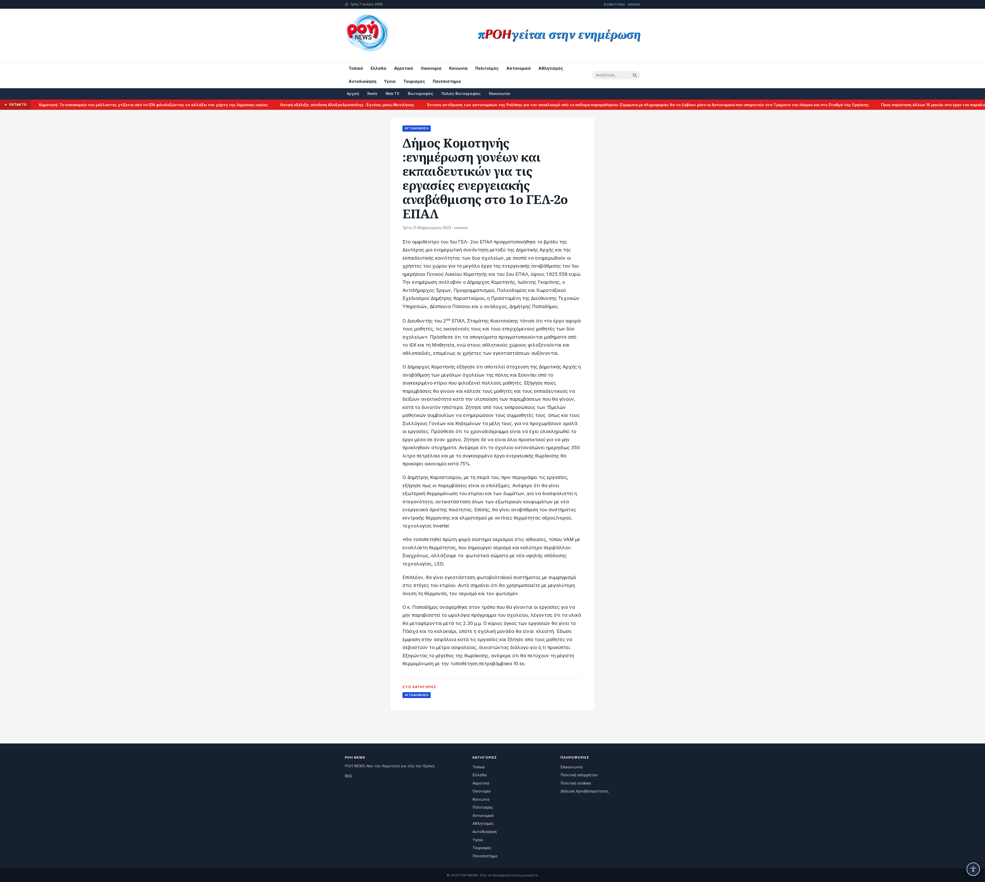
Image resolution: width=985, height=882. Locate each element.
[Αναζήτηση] (635, 75)
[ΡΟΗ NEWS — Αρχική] (367, 35)
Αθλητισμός (550, 68)
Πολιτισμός (487, 68)
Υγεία (390, 81)
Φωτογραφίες (420, 94)
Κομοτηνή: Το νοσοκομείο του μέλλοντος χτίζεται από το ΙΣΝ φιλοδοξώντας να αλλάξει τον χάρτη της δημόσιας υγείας (122, 105)
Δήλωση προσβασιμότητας (584, 791)
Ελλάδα (378, 68)
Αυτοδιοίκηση (362, 81)
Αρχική (353, 94)
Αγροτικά (403, 68)
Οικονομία (431, 68)
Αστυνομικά (518, 68)
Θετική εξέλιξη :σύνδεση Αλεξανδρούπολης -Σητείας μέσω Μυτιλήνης (316, 105)
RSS (348, 776)
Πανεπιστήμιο (447, 81)
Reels (372, 94)
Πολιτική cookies (575, 783)
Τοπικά (356, 68)
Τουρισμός (414, 81)
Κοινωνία (458, 68)
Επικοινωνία (499, 94)
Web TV (392, 94)
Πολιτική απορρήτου (579, 775)
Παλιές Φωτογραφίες (461, 94)
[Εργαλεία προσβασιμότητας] (973, 869)
